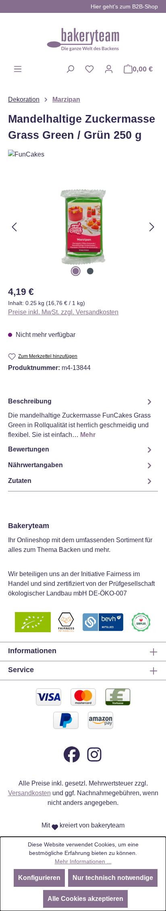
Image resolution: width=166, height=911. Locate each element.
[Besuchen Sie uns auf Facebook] (72, 753)
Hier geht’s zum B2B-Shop (124, 6)
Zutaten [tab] (19, 480)
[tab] (81, 418)
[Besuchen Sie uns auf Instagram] (94, 753)
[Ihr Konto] (108, 69)
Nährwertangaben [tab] (35, 465)
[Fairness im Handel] (66, 621)
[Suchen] (70, 69)
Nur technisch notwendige (113, 877)
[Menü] (17, 69)
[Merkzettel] (89, 69)
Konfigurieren (39, 877)
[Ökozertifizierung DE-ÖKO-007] (33, 621)
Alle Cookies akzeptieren (85, 898)
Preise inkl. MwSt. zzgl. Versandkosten (63, 312)
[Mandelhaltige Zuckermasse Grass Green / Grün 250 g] (82, 227)
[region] (83, 227)
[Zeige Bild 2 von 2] (90, 271)
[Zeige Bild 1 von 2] (76, 271)
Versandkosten (29, 793)
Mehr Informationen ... (83, 861)
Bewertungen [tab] (28, 449)
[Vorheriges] (14, 227)
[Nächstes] (152, 227)
